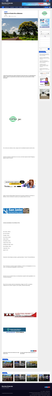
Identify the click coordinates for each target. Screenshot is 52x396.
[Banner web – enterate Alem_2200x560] (19, 171)
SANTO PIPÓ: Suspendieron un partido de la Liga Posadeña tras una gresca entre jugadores (31, 365)
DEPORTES (20, 7)
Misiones (12, 16)
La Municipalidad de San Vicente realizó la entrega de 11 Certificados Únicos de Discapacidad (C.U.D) (39, 392)
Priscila (6, 15)
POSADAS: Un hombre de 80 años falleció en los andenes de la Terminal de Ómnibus (19, 365)
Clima (10, 16)
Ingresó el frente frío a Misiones (13, 13)
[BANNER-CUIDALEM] (19, 324)
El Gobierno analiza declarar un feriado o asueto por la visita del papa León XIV (44, 69)
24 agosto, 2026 (6, 366)
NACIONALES (12, 7)
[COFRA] (19, 112)
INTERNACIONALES (26, 7)
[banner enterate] (19, 204)
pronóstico (15, 16)
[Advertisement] (19, 46)
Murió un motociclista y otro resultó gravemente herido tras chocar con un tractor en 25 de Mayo (8, 365)
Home (41, 391)
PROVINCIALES (7, 7)
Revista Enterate (7, 3)
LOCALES (16, 7)
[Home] (3, 7)
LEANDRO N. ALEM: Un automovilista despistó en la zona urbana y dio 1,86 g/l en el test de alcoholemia (44, 378)
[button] (43, 7)
